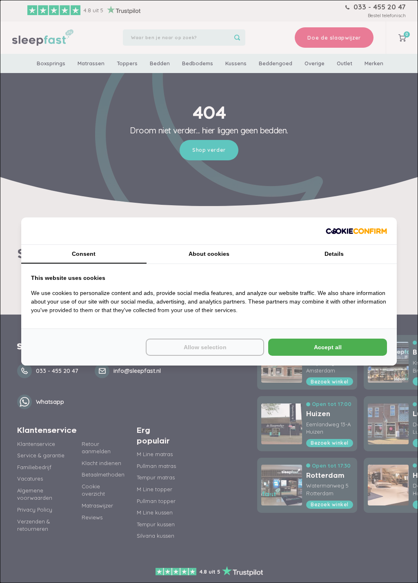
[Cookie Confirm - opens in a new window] (356, 231)
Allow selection (205, 347)
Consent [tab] (84, 253)
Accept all (328, 347)
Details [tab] (334, 253)
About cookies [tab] (209, 253)
